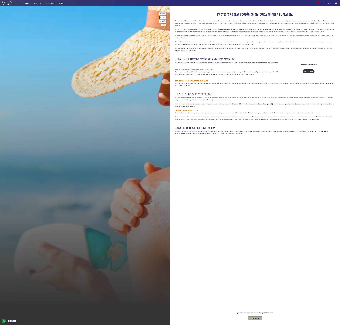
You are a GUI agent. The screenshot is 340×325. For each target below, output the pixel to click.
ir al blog (12, 321)
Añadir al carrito (308, 71)
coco (198, 83)
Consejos (162, 17)
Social (163, 25)
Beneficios (162, 14)
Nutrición (163, 21)
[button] (28, 3)
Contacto (61, 3)
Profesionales (50, 3)
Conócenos (37, 3)
